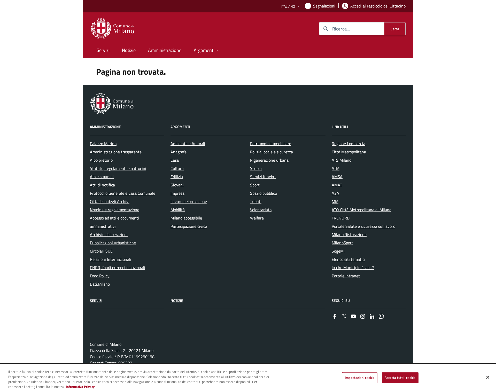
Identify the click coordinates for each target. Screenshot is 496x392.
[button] (291, 6)
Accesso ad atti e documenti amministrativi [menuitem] (114, 222)
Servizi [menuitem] (103, 50)
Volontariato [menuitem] (261, 210)
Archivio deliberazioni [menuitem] (109, 234)
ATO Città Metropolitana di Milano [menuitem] (361, 210)
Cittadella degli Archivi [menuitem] (109, 201)
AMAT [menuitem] (337, 185)
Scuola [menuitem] (256, 168)
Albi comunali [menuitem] (102, 177)
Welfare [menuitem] (257, 218)
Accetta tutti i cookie (400, 377)
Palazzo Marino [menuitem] (103, 143)
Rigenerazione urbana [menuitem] (269, 160)
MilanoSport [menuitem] (342, 243)
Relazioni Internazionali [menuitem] (110, 259)
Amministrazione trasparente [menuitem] (116, 152)
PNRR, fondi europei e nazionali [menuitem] (117, 267)
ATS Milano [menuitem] (341, 160)
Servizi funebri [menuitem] (263, 177)
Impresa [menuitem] (177, 193)
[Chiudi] (487, 377)
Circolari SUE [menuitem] (101, 251)
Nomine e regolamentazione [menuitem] (114, 210)
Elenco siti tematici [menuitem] (348, 259)
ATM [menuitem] (335, 168)
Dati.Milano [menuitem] (100, 284)
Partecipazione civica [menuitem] (189, 226)
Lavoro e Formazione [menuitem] (189, 201)
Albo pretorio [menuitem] (101, 160)
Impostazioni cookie (359, 377)
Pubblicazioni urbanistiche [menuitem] (113, 243)
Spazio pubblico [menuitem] (263, 193)
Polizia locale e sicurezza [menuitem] (271, 152)
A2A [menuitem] (335, 193)
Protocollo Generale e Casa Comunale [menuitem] (122, 193)
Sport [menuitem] (255, 185)
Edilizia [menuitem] (177, 177)
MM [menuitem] (335, 201)
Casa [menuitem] (175, 160)
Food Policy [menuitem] (100, 276)
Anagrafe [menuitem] (179, 152)
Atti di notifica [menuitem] (102, 185)
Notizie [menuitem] (129, 50)
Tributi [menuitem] (255, 201)
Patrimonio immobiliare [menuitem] (270, 143)
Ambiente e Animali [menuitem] (188, 143)
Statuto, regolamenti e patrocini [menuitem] (118, 168)
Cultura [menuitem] (177, 168)
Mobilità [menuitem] (178, 210)
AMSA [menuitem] (337, 177)
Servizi (96, 300)
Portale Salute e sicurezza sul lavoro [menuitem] (363, 226)
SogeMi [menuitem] (338, 251)
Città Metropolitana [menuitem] (349, 152)
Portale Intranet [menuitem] (346, 276)
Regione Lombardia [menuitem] (348, 143)
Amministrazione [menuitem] (164, 50)
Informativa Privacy (80, 386)
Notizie (177, 300)
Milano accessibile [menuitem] (186, 218)
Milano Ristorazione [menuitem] (349, 234)
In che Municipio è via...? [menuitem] (353, 267)
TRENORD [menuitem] (341, 218)
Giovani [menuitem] (177, 185)
